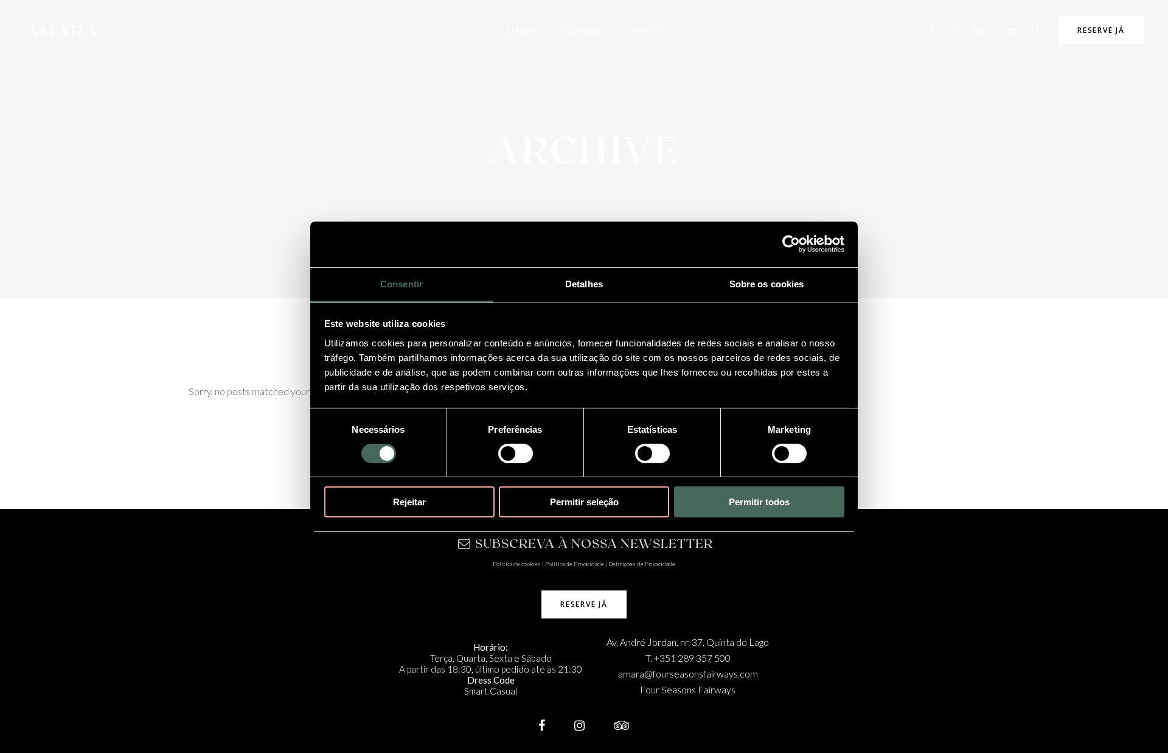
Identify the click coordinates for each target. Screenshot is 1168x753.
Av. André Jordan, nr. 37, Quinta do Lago (688, 642)
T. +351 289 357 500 (688, 658)
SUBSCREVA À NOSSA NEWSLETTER (594, 543)
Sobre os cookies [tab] (766, 283)
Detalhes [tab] (584, 283)
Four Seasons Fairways (687, 689)
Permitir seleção (584, 502)
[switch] (515, 453)
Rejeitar (409, 502)
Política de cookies (517, 563)
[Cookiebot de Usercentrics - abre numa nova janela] (791, 244)
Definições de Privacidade (641, 563)
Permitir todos (759, 502)
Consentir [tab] (401, 283)
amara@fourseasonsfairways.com (688, 673)
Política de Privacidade (574, 563)
